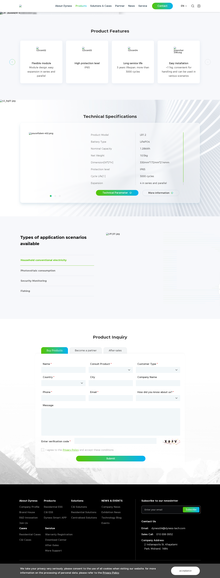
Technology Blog (111, 517)
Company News (110, 506)
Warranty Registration (59, 534)
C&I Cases (25, 539)
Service (50, 528)
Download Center (56, 539)
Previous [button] (12, 62)
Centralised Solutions (84, 517)
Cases (23, 528)
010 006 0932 (164, 534)
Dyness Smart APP (55, 517)
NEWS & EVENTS (112, 500)
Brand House (27, 512)
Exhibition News (111, 512)
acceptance (185, 570)
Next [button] (80, 163)
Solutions (77, 500)
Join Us (23, 523)
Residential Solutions (83, 512)
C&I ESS (48, 512)
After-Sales (52, 545)
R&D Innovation (28, 517)
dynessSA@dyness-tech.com (168, 528)
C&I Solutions (79, 506)
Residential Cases (30, 534)
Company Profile (29, 506)
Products (50, 500)
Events (105, 523)
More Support (53, 550)
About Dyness (28, 500)
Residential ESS (53, 506)
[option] (41, 62)
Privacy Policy (111, 572)
